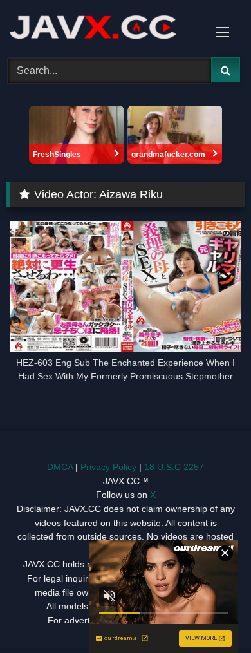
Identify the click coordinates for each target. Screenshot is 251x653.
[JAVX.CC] (103, 26)
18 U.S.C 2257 (174, 467)
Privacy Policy (108, 467)
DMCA (60, 467)
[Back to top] (211, 614)
